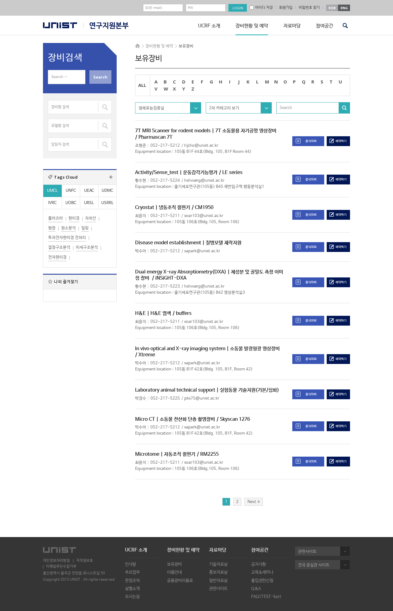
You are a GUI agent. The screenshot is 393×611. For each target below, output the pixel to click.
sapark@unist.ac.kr (202, 251)
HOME (137, 45)
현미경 (74, 218)
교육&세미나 (262, 572)
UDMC (107, 190)
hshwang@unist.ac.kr (204, 180)
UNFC (71, 190)
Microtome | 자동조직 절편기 (165, 454)
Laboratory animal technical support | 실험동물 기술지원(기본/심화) (207, 390)
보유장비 (174, 564)
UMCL (52, 190)
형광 (52, 228)
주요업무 (132, 572)
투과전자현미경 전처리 (67, 237)
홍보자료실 (218, 572)
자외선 (90, 218)
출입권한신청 (262, 580)
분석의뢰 (311, 141)
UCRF (106, 25)
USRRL (107, 203)
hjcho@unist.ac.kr (201, 145)
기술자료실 (218, 564)
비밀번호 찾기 (309, 8)
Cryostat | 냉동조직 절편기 (162, 208)
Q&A (256, 588)
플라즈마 (55, 218)
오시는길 (132, 596)
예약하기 (341, 141)
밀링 (85, 228)
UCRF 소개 (209, 26)
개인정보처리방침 (56, 561)
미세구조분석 (87, 247)
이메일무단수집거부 (61, 566)
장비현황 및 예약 (251, 26)
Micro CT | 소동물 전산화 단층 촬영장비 (175, 419)
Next (251, 502)
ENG (344, 8)
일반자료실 (218, 580)
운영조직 (132, 580)
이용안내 (174, 572)
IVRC (52, 203)
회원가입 (286, 8)
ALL (142, 85)
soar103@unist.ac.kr (203, 216)
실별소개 (132, 588)
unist (60, 25)
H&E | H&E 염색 (153, 313)
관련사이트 (218, 588)
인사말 (130, 564)
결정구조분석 (59, 247)
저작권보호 (84, 561)
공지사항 (258, 564)
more (111, 177)
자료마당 (292, 26)
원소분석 (68, 228)
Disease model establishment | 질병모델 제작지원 (188, 243)
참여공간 (324, 26)
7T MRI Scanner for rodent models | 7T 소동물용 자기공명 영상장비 (205, 131)
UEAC (89, 190)
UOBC (70, 203)
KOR (332, 8)
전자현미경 (57, 257)
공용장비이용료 (180, 580)
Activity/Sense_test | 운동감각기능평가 (176, 173)
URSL (89, 203)
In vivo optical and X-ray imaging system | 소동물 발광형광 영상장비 (207, 349)
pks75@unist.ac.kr (201, 398)
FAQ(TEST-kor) (266, 596)
